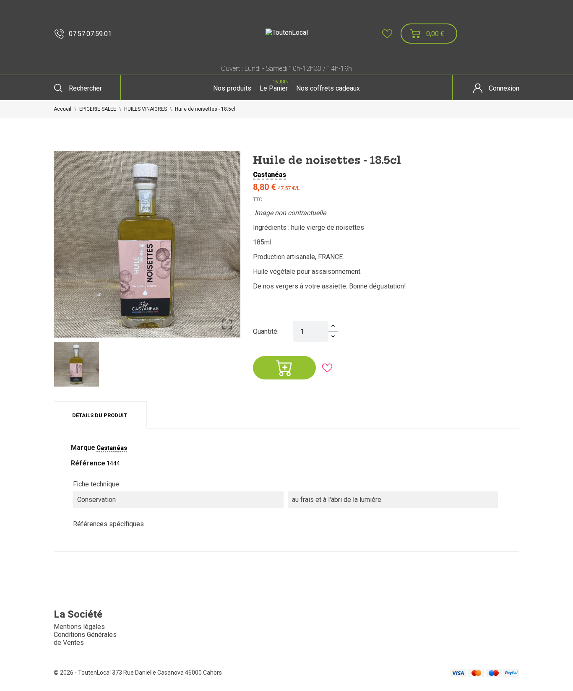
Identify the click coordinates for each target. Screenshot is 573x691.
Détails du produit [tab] (99, 415)
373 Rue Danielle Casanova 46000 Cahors (167, 672)
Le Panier (274, 86)
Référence (88, 463)
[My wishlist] (387, 33)
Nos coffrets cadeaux (328, 88)
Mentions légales (79, 627)
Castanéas (269, 175)
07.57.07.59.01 (90, 34)
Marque (83, 448)
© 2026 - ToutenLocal (83, 672)
